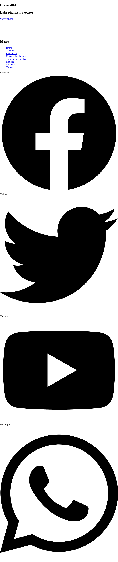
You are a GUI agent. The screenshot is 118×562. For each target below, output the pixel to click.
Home (9, 48)
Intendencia (11, 53)
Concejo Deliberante (16, 56)
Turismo (10, 67)
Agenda (10, 50)
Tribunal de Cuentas (16, 59)
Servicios (10, 64)
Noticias (10, 61)
